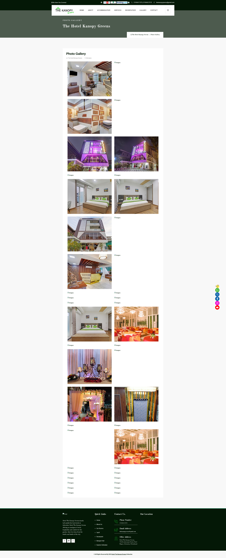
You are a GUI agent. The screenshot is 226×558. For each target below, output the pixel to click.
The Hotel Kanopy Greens (140, 34)
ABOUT (90, 10)
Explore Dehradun (101, 545)
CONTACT (153, 10)
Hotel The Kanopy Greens (118, 554)
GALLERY (143, 10)
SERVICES (117, 10)
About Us (99, 524)
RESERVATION (130, 10)
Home (98, 520)
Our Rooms (99, 528)
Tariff (98, 532)
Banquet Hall (100, 541)
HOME (82, 10)
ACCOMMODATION (103, 10)
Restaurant (99, 536)
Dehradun (89, 58)
